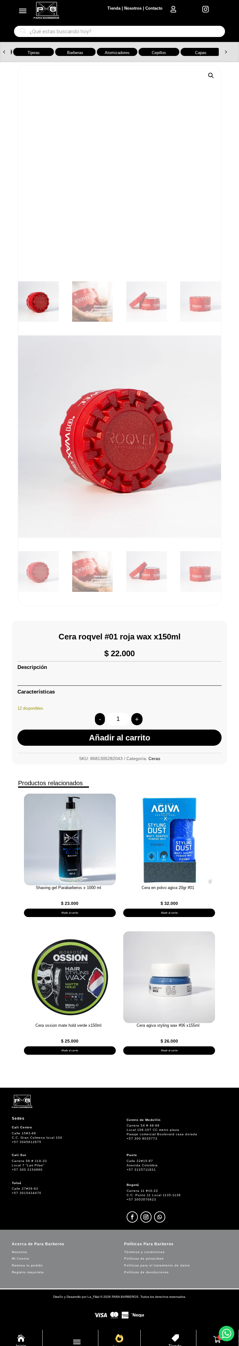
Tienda (113, 8)
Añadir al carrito (119, 737)
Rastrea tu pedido (27, 1265)
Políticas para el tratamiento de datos (157, 1265)
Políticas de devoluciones (146, 1272)
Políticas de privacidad (144, 1258)
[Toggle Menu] (22, 11)
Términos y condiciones (144, 1252)
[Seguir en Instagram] (146, 1217)
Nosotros (133, 8)
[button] (4, 51)
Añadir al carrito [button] (69, 912)
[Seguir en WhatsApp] (159, 1217)
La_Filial (93, 1296)
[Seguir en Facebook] (132, 1217)
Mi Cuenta (20, 1258)
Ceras (154, 758)
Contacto (153, 8)
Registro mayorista (28, 1272)
